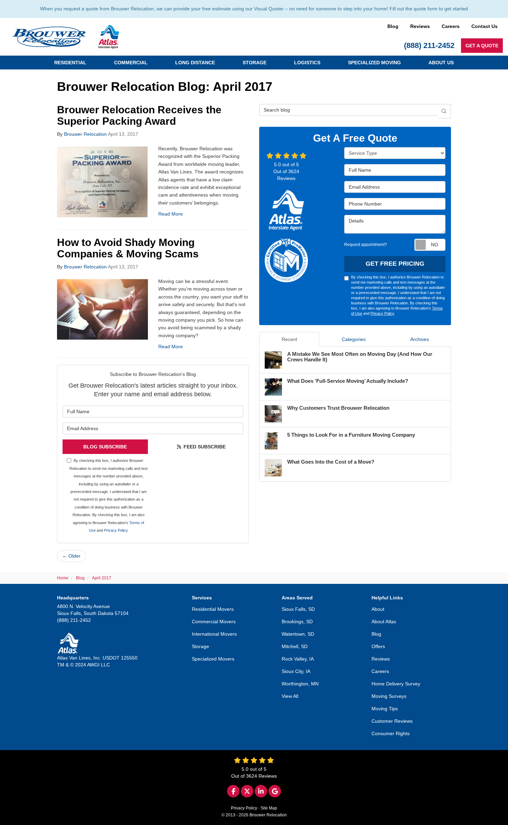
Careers (451, 26)
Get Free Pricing (395, 263)
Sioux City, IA (296, 671)
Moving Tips (384, 708)
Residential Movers (213, 609)
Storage (200, 646)
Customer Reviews (392, 721)
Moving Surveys (388, 696)
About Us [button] (441, 62)
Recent (289, 339)
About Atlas (383, 621)
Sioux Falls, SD (298, 609)
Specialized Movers (213, 659)
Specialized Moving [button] (374, 62)
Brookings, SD (297, 621)
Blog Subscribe (105, 446)
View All (290, 696)
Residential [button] (70, 62)
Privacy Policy (116, 530)
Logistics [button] (307, 62)
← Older (71, 556)
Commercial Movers (214, 621)
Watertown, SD (298, 634)
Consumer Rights (390, 733)
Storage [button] (254, 62)
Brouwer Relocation (85, 134)
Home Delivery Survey (395, 683)
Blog (392, 26)
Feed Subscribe (204, 446)
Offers (378, 646)
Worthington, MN (300, 683)
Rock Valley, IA (298, 659)
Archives (419, 339)
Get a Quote (481, 45)
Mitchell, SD (295, 646)
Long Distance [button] (195, 62)
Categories (354, 339)
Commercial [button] (131, 62)
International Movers (214, 634)
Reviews (420, 26)
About (377, 609)
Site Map (269, 808)
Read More (170, 214)
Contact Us (484, 26)
